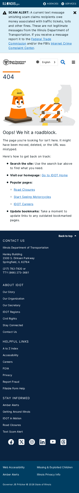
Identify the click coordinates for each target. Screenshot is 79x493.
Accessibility (10, 355)
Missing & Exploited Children (55, 467)
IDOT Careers (23, 204)
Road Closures (24, 189)
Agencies (52, 3)
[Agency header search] (63, 62)
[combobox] (49, 62)
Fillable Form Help (14, 388)
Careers (7, 361)
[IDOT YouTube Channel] (53, 442)
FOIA (6, 368)
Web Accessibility (14, 467)
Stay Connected (13, 325)
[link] (11, 442)
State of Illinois (43, 484)
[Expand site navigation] (73, 62)
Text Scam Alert (13, 431)
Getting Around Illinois (16, 411)
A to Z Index (10, 348)
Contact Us (10, 331)
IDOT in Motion (12, 418)
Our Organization (13, 298)
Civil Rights (10, 318)
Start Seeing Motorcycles (32, 197)
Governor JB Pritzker (14, 484)
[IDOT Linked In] (42, 442)
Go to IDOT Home (55, 175)
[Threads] (63, 442)
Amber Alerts (11, 405)
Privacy (7, 375)
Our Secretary (11, 305)
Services (70, 3)
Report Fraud (11, 381)
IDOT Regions (11, 311)
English (46, 62)
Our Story (9, 291)
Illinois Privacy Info (48, 474)
